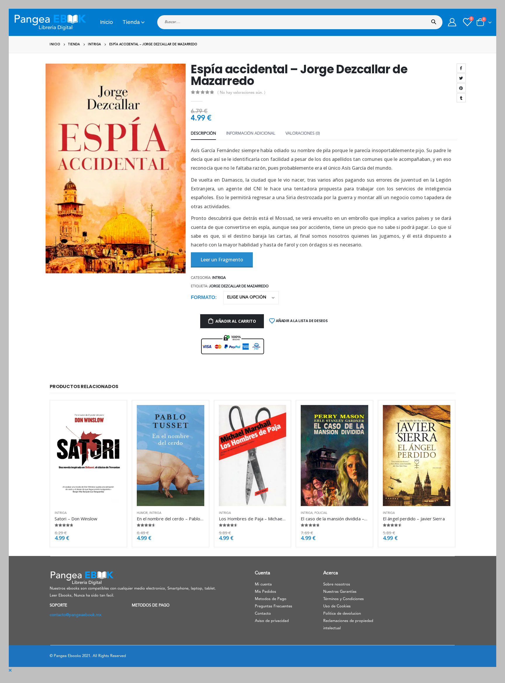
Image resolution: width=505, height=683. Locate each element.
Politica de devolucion (342, 614)
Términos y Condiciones (343, 599)
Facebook (461, 68)
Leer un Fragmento (221, 259)
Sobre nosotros (336, 584)
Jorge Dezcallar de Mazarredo (239, 286)
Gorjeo (461, 78)
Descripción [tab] (203, 133)
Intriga (219, 278)
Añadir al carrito (235, 321)
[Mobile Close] (10, 670)
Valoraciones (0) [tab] (303, 133)
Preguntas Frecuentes (273, 606)
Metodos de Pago (270, 599)
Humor (142, 513)
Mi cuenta (263, 584)
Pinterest (461, 88)
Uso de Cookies (337, 606)
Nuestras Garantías (340, 592)
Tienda (131, 22)
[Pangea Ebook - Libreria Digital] (50, 22)
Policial (320, 513)
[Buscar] (435, 20)
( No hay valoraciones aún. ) (241, 93)
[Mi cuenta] (452, 22)
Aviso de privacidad (272, 621)
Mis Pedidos (265, 592)
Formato (203, 297)
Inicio (106, 22)
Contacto (263, 614)
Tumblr (461, 97)
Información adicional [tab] (250, 133)
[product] (88, 455)
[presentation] (46, 168)
